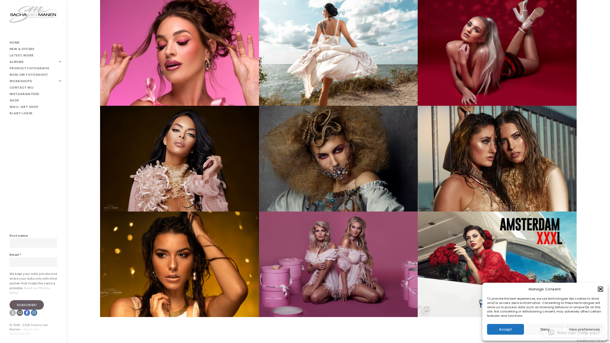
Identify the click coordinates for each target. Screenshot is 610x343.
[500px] (13, 313)
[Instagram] (34, 313)
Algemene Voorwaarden (24, 331)
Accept (505, 329)
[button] (600, 289)
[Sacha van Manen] (33, 19)
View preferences (584, 329)
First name (19, 236)
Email (15, 255)
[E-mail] (20, 313)
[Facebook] (27, 313)
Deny (545, 329)
